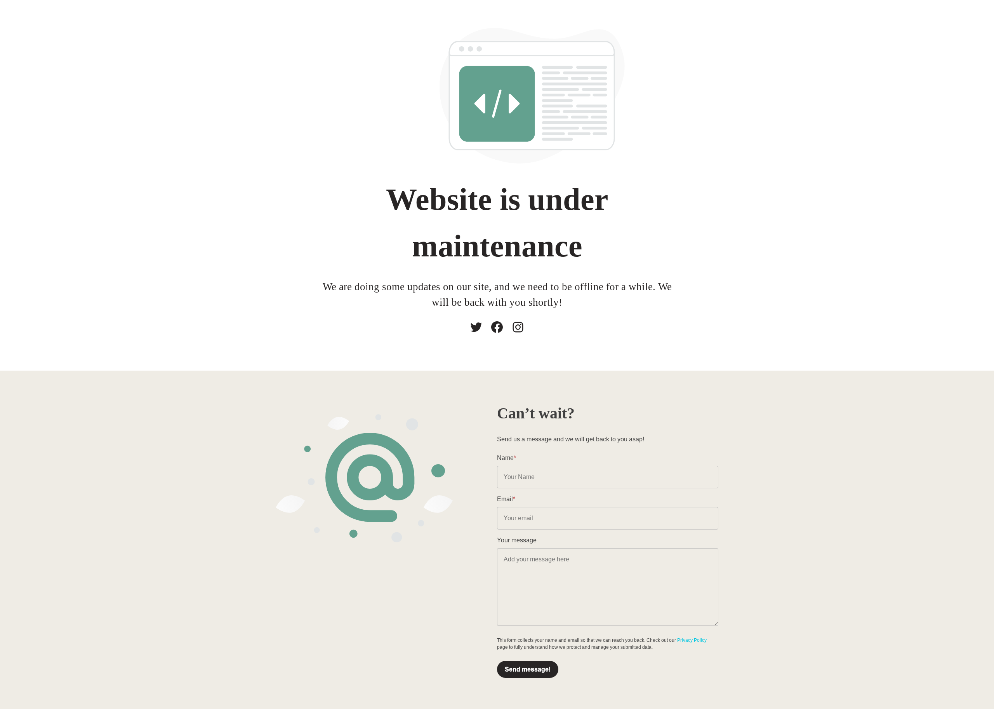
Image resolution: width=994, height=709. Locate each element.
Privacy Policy (692, 640)
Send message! (528, 669)
